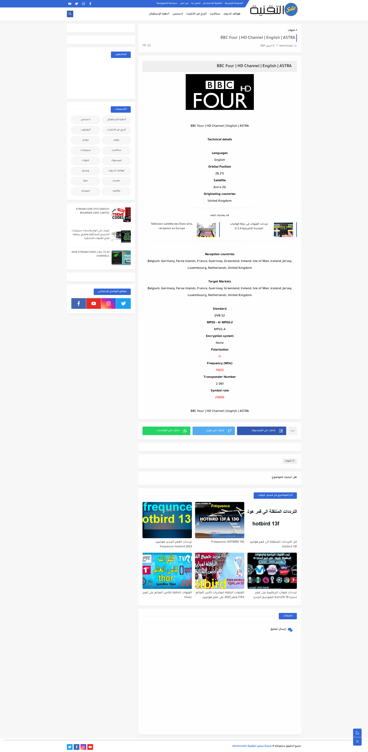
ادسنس (177, 14)
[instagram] (83, 4)
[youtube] (70, 4)
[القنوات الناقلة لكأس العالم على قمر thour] (167, 571)
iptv (85, 181)
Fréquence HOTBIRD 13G (227, 542)
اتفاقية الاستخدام (212, 3)
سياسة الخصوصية (167, 3)
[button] (261, 431)
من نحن (184, 3)
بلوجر (116, 140)
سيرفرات (85, 150)
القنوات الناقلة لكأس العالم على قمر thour (167, 595)
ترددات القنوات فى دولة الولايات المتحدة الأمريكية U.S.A (249, 226)
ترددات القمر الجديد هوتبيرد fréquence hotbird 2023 (173, 545)
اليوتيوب (86, 130)
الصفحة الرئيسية (234, 3)
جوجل (85, 140)
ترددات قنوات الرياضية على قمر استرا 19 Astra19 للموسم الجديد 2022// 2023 (275, 595)
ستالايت (215, 14)
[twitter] (76, 4)
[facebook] (90, 4)
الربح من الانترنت (196, 14)
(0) (144, 45)
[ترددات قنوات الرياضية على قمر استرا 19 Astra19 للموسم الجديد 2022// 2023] (272, 571)
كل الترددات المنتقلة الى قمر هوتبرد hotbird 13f (273, 545)
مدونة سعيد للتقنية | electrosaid (252, 746)
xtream (85, 191)
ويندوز (85, 171)
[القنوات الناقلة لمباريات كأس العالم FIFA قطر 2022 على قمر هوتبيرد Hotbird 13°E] (219, 571)
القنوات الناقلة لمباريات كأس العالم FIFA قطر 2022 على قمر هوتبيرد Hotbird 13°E (220, 595)
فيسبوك (116, 160)
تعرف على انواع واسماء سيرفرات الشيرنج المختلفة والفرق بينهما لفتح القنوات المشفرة (90, 235)
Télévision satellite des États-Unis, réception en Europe (172, 226)
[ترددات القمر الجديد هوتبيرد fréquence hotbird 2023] (167, 520)
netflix (116, 191)
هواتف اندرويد (231, 14)
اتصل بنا (195, 3)
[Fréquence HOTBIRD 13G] (219, 520)
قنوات (291, 30)
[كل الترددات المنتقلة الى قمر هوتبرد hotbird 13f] (272, 520)
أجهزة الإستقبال (159, 14)
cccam (116, 181)
